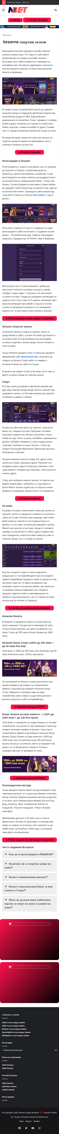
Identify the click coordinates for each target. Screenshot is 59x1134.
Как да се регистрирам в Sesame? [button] (31, 854)
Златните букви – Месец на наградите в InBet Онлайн (31, 2)
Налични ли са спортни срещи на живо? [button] (27, 865)
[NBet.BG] (18, 10)
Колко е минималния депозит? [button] (28, 877)
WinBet (37, 1121)
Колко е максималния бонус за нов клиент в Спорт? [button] (28, 888)
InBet (21, 1121)
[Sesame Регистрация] (29, 213)
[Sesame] (29, 90)
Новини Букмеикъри (13, 1050)
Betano (29, 1121)
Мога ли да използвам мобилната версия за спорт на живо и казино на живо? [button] (27, 903)
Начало (8, 35)
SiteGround (43, 1117)
